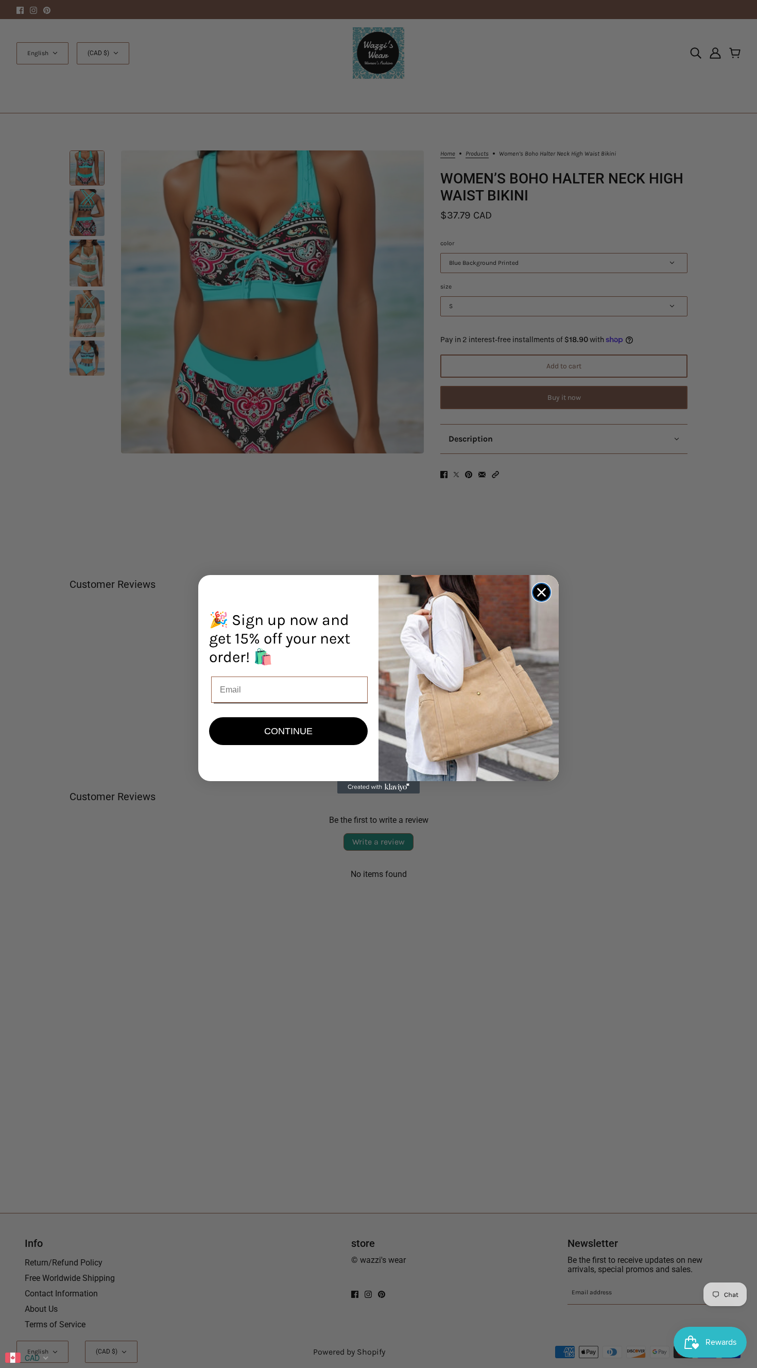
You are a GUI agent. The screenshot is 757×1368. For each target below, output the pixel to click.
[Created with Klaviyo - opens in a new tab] (378, 787)
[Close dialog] (541, 592)
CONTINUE (288, 731)
